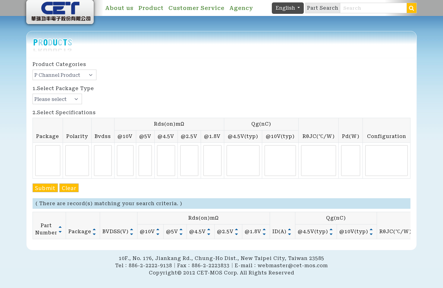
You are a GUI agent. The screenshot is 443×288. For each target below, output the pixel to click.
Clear (69, 188)
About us (119, 8)
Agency (241, 8)
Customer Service (196, 8)
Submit (45, 188)
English (286, 8)
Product (151, 8)
